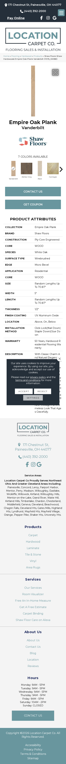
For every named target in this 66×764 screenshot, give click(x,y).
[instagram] (48, 18)
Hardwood (26, 56)
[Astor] (39, 168)
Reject (43, 391)
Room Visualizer (33, 594)
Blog (33, 653)
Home (6, 56)
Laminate (33, 548)
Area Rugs (33, 567)
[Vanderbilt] (13, 168)
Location (33, 659)
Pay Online (16, 18)
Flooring (15, 56)
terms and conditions (27, 380)
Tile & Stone (33, 554)
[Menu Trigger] (61, 12)
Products (38, 56)
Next (60, 167)
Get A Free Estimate (33, 607)
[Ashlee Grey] (26, 168)
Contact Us (33, 191)
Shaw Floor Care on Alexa (33, 620)
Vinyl (33, 561)
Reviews (33, 666)
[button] (33, 716)
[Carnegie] (53, 168)
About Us (33, 640)
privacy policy (38, 377)
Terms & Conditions (33, 754)
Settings (33, 397)
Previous (5, 167)
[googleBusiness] (54, 18)
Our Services (33, 587)
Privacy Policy (33, 749)
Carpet (33, 535)
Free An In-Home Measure (33, 600)
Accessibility (33, 745)
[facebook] (41, 18)
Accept (23, 391)
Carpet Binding (33, 613)
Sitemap (33, 758)
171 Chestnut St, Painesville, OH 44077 (34, 4)
